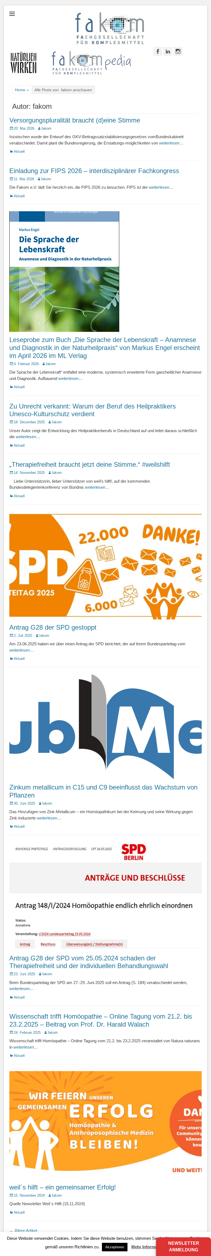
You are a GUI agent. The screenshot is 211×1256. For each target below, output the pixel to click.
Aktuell (19, 151)
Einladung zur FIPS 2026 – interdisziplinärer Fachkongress (94, 170)
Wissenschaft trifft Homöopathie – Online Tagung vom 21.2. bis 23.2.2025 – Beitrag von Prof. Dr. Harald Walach (100, 1020)
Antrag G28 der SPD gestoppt (52, 627)
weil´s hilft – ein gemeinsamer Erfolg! (62, 1187)
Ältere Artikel (23, 1230)
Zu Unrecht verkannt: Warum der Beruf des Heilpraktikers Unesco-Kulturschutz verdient (92, 410)
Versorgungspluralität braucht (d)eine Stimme (74, 120)
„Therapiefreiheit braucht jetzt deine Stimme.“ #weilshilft (89, 464)
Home (22, 90)
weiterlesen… (171, 143)
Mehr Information (148, 1246)
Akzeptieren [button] (114, 1247)
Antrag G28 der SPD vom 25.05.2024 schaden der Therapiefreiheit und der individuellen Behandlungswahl (88, 962)
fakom (46, 128)
